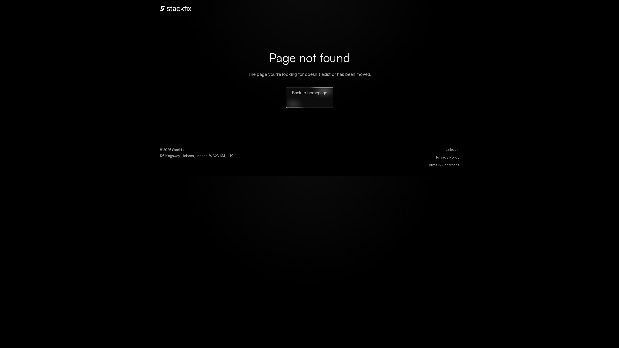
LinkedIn (452, 149)
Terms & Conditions (443, 165)
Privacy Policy (447, 157)
